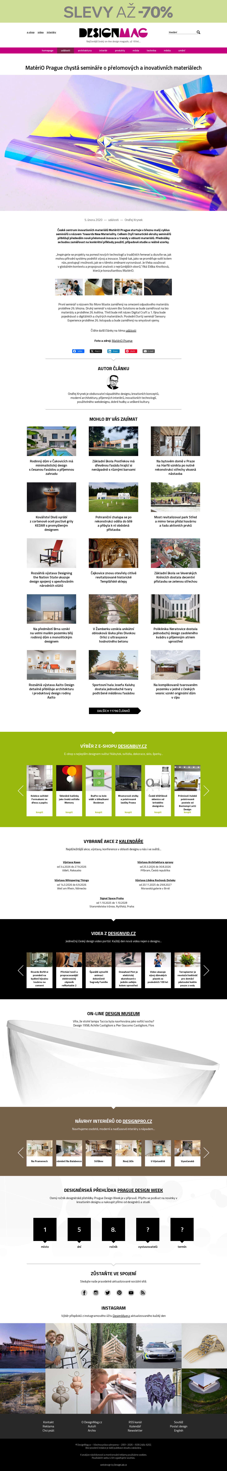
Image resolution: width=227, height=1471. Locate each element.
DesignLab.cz (120, 1465)
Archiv (92, 1430)
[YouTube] (131, 1293)
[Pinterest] (119, 1293)
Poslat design (178, 1426)
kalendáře (131, 841)
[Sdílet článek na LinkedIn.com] (113, 351)
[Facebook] (84, 1293)
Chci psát (48, 1430)
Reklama (48, 1426)
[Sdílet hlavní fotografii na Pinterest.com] (131, 351)
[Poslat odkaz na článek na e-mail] (149, 351)
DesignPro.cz (137, 1121)
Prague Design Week (140, 1190)
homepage (47, 50)
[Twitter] (107, 1293)
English (178, 1430)
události (65, 50)
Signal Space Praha (112, 898)
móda (136, 50)
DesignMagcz (121, 1315)
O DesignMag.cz (92, 1422)
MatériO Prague (122, 340)
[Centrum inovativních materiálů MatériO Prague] (113, 143)
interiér (103, 50)
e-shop (30, 32)
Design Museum (122, 1013)
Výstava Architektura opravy (155, 862)
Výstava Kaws (71, 862)
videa (41, 32)
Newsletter (135, 1430)
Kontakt (48, 1422)
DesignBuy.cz (132, 746)
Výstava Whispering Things (72, 880)
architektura (85, 50)
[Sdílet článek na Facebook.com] (78, 351)
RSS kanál (135, 1422)
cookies (142, 1455)
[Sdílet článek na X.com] (96, 351)
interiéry (51, 32)
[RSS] (143, 1293)
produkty (120, 50)
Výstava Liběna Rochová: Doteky (155, 880)
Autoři (92, 1426)
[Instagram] (96, 1293)
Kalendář (135, 1426)
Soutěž (178, 1422)
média (167, 50)
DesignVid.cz (122, 933)
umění (181, 50)
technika (151, 50)
